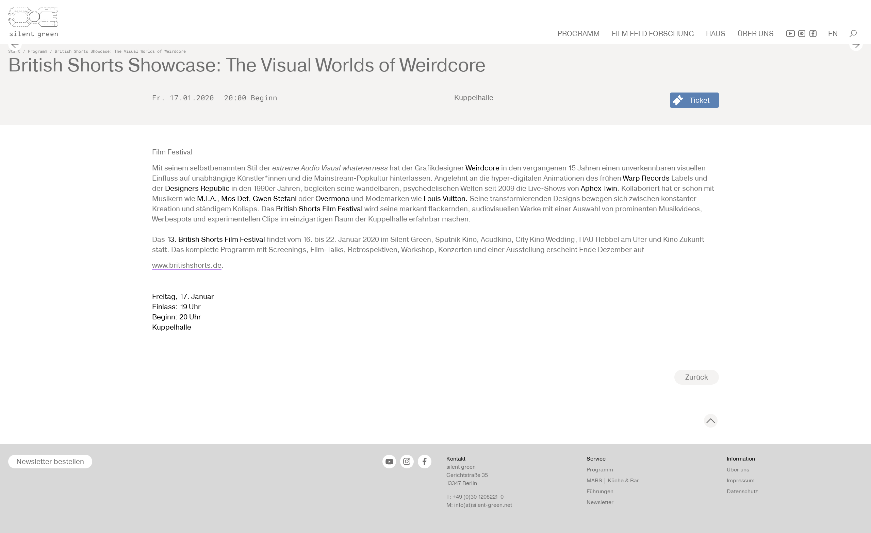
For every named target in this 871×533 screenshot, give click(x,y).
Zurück (696, 377)
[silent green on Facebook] (813, 33)
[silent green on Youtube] (790, 33)
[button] (580, 33)
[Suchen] (853, 33)
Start (14, 51)
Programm (37, 51)
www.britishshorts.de (186, 265)
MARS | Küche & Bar (613, 480)
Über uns (738, 469)
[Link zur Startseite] (37, 20)
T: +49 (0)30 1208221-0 (475, 497)
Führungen (600, 491)
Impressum (741, 480)
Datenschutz (742, 491)
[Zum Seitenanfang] (711, 421)
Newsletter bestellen (50, 461)
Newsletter (600, 502)
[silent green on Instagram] (802, 33)
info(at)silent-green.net (483, 505)
